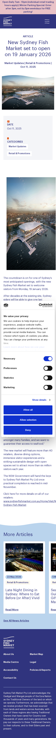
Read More (12, 610)
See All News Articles (16, 621)
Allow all (28, 409)
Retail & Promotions (38, 63)
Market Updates (14, 63)
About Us (8, 654)
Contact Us (9, 678)
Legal (33, 662)
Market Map (36, 654)
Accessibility (10, 670)
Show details (39, 400)
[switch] (48, 368)
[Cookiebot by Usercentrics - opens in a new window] (39, 305)
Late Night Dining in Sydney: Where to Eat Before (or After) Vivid (22, 594)
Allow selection (28, 419)
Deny (28, 430)
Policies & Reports (40, 670)
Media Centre (11, 662)
